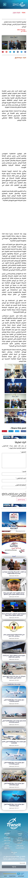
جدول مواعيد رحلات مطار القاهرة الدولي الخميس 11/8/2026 (14, 700)
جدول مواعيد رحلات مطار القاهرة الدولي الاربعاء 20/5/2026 (14, 784)
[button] (4, 4)
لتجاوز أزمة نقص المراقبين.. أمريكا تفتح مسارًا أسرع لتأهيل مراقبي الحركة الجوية (14, 614)
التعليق (23, 452)
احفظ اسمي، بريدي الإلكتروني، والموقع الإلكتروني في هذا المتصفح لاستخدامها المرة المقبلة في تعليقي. (14, 495)
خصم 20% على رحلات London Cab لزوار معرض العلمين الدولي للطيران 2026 (14, 677)
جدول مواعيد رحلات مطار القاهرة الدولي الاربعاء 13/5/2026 (14, 805)
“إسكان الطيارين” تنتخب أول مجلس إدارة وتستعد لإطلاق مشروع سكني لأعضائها (14, 593)
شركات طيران (16, 12)
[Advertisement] (14, 74)
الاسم (24, 471)
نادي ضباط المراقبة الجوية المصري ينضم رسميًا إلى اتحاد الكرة (14, 635)
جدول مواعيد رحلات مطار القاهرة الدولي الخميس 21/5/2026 (14, 763)
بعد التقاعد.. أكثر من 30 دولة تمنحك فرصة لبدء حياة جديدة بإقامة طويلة (14, 572)
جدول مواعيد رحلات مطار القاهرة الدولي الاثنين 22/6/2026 (14, 742)
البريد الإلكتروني (21, 478)
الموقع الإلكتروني (20, 485)
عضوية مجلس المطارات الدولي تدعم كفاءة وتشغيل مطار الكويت (14, 656)
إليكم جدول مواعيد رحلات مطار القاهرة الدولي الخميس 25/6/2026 (14, 721)
